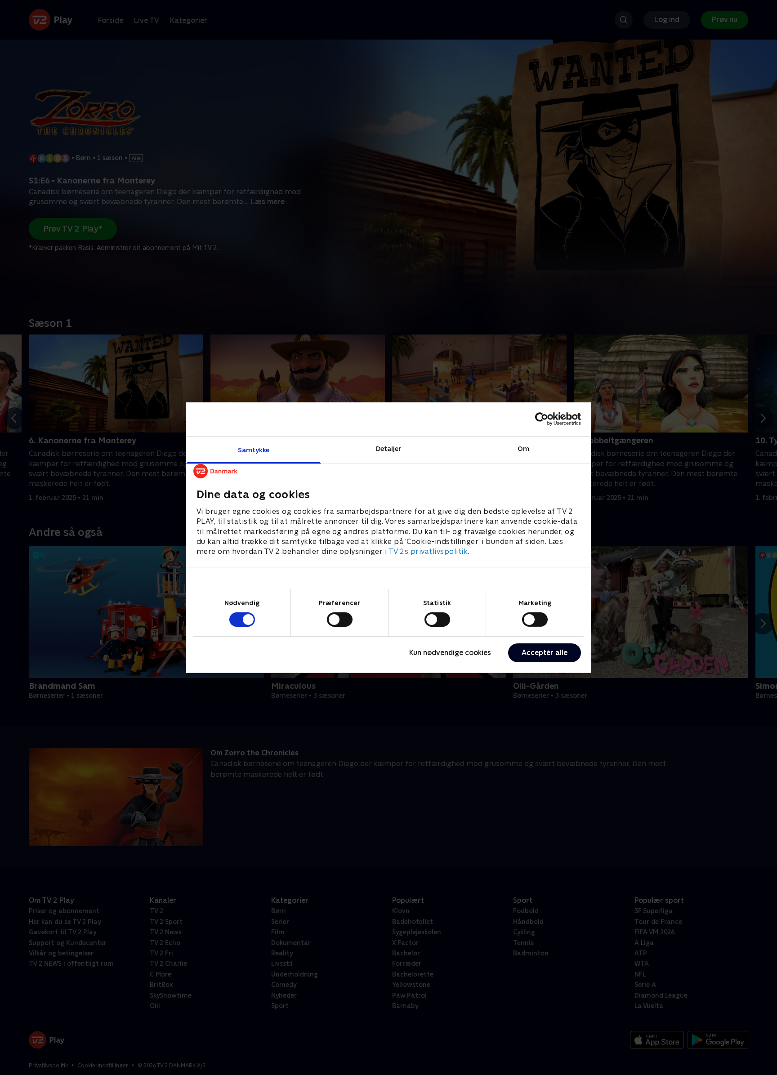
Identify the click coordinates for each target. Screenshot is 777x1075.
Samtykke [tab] (254, 449)
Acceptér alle (544, 652)
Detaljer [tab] (389, 448)
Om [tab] (523, 448)
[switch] (340, 619)
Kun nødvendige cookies (450, 652)
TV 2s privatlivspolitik (428, 551)
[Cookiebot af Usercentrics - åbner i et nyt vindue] (541, 419)
